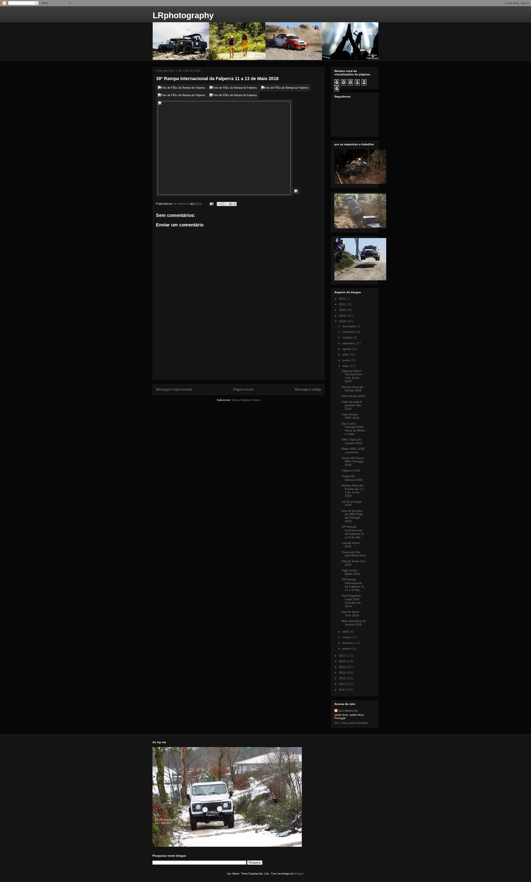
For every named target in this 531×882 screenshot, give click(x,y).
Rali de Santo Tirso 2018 (350, 613)
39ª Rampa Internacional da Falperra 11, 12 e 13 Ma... (353, 584)
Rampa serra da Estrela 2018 (352, 388)
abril (345, 631)
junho (346, 360)
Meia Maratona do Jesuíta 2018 (354, 622)
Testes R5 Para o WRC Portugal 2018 (353, 461)
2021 (342, 304)
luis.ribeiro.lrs (348, 710)
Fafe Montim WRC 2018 (350, 416)
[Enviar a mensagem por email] (219, 204)
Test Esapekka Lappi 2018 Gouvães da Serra (351, 601)
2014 (342, 672)
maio (346, 366)
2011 (342, 689)
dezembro (349, 326)
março (347, 637)
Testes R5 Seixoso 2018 (352, 478)
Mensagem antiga (308, 389)
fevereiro (348, 643)
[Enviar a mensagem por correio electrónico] (211, 203)
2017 (342, 655)
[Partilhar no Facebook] (231, 204)
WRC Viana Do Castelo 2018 (352, 441)
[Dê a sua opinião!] (223, 204)
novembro (349, 331)
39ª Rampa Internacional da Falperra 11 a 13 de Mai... (353, 532)
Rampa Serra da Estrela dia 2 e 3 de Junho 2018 (353, 490)
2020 (342, 310)
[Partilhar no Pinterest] (235, 204)
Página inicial (243, 389)
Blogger (298, 873)
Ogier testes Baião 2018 (351, 572)
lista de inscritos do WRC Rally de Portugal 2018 (352, 516)
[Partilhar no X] (227, 204)
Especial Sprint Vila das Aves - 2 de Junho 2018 (353, 376)
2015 (342, 667)
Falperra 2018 (351, 470)
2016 (342, 661)
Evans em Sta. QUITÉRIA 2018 (354, 553)
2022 (342, 298)
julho (346, 354)
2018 (342, 321)
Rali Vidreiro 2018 (353, 396)
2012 (342, 684)
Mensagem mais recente (174, 389)
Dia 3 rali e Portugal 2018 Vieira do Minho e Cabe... (353, 429)
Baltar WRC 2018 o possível (353, 450)
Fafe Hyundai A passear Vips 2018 (352, 405)
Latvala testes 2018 (351, 544)
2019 (342, 315)
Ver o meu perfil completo (351, 722)
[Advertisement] (238, 350)
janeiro (347, 648)
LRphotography (183, 15)
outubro (347, 337)
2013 (342, 678)
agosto (347, 349)
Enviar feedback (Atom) (246, 400)
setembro (349, 343)
